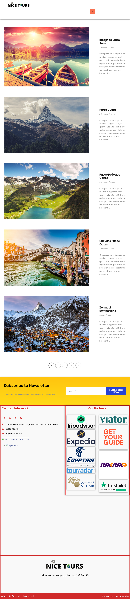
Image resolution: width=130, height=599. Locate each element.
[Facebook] (4, 418)
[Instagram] (10, 418)
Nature (113, 182)
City (112, 248)
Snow (112, 114)
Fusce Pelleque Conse (109, 176)
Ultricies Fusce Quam (109, 242)
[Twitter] (15, 418)
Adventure (103, 47)
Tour (112, 47)
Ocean (102, 315)
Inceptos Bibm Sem (109, 41)
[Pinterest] (21, 418)
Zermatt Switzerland (107, 309)
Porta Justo (107, 110)
